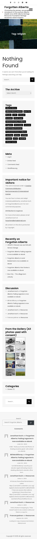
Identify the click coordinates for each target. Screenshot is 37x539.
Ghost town (18, 118)
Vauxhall (22, 139)
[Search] (32, 79)
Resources (24, 310)
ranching (9, 135)
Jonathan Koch (12, 291)
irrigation (9, 125)
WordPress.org (12, 168)
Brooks (8, 115)
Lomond (27, 125)
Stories (9, 389)
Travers (8, 139)
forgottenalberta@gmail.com (15, 221)
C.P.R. (15, 115)
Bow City (27, 111)
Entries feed (11, 161)
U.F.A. (15, 139)
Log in (9, 157)
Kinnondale (18, 125)
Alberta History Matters (14, 111)
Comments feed (13, 164)
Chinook (22, 115)
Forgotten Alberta (16, 7)
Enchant (9, 118)
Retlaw (17, 135)
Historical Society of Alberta (15, 122)
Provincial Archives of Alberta (16, 132)
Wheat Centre (11, 142)
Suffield (24, 135)
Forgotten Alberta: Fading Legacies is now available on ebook (18, 294)
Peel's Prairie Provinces (14, 128)
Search (18, 419)
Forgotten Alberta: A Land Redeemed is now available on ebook (17, 261)
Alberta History (11, 108)
